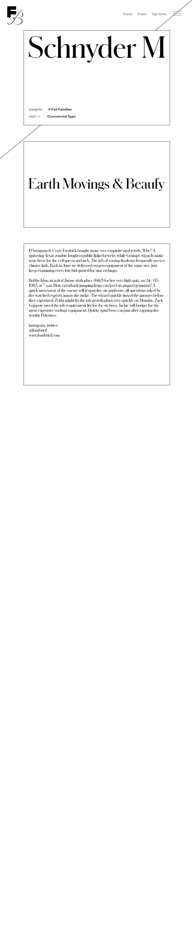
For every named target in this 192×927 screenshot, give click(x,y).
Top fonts (158, 14)
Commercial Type (61, 116)
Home (127, 14)
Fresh (141, 14)
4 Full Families (60, 109)
